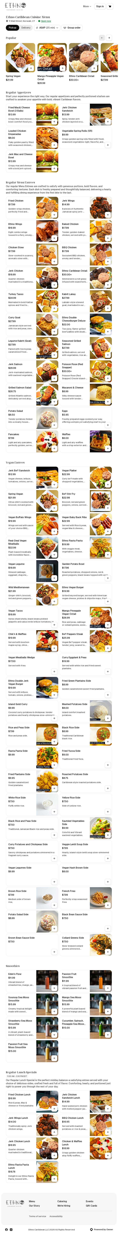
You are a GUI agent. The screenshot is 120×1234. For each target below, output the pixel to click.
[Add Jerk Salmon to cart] (54, 378)
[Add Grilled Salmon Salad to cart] (54, 402)
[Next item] (109, 38)
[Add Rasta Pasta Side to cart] (54, 765)
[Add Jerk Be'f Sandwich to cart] (54, 485)
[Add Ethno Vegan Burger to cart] (108, 601)
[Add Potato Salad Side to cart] (54, 928)
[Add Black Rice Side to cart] (108, 742)
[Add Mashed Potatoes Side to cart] (108, 718)
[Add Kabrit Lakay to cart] (108, 308)
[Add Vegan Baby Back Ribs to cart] (108, 531)
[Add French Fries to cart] (108, 905)
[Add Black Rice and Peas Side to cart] (54, 835)
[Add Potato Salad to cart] (54, 425)
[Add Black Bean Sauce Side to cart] (108, 928)
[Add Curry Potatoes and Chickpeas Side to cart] (54, 858)
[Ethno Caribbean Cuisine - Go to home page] (15, 6)
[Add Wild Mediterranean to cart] (54, 601)
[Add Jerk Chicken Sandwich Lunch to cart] (108, 1109)
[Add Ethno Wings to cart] (54, 238)
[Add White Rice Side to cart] (54, 812)
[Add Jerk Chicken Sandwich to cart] (108, 122)
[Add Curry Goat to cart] (54, 332)
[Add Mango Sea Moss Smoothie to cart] (108, 1011)
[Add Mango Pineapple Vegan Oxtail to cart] (63, 68)
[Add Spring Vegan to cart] (31, 68)
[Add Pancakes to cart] (54, 448)
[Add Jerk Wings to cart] (108, 215)
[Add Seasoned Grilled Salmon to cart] (108, 355)
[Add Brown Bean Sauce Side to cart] (54, 952)
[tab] (12, 28)
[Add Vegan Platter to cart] (108, 485)
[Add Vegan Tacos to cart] (54, 625)
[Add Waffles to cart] (108, 448)
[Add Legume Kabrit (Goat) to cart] (54, 355)
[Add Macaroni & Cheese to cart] (108, 402)
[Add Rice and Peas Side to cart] (54, 742)
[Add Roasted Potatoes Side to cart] (108, 788)
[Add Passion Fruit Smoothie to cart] (108, 988)
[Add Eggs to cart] (108, 425)
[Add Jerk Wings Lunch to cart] (54, 1132)
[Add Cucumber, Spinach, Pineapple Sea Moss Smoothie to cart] (108, 1035)
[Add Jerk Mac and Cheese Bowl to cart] (54, 168)
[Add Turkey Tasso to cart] (54, 308)
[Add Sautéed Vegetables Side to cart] (108, 835)
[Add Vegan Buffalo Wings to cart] (54, 531)
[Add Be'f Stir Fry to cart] (108, 508)
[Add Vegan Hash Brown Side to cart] (108, 882)
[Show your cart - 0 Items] (110, 6)
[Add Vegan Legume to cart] (54, 578)
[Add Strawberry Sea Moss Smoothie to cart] (54, 1035)
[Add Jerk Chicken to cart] (54, 285)
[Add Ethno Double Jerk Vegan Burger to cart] (54, 695)
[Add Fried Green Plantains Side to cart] (108, 695)
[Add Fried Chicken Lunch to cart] (54, 1109)
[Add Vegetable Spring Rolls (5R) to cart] (108, 145)
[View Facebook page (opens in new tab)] (6, 1229)
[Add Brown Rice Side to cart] (54, 905)
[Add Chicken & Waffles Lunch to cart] (108, 1155)
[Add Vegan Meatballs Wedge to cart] (54, 671)
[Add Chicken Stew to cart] (54, 261)
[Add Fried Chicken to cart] (54, 215)
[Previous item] (102, 38)
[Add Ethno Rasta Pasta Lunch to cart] (54, 1179)
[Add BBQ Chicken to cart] (108, 261)
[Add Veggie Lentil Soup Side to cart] (108, 858)
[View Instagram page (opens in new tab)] (11, 1229)
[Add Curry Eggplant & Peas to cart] (108, 671)
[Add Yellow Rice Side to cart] (108, 812)
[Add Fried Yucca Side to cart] (108, 765)
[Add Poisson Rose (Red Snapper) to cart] (108, 378)
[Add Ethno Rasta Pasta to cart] (108, 555)
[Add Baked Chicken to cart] (108, 238)
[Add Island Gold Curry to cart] (54, 718)
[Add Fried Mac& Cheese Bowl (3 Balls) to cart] (54, 122)
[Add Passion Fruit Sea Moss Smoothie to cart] (54, 1058)
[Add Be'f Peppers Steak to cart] (108, 648)
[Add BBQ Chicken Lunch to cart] (108, 1132)
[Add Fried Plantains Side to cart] (54, 788)
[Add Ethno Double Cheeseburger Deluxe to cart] (108, 332)
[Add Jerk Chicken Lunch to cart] (54, 1155)
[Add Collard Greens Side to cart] (108, 952)
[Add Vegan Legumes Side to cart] (54, 882)
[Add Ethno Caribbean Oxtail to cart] (94, 68)
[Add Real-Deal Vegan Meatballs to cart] (54, 555)
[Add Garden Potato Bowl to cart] (108, 578)
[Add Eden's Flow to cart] (54, 988)
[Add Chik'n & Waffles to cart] (54, 648)
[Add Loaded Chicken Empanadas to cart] (54, 145)
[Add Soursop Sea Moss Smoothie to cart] (54, 1011)
